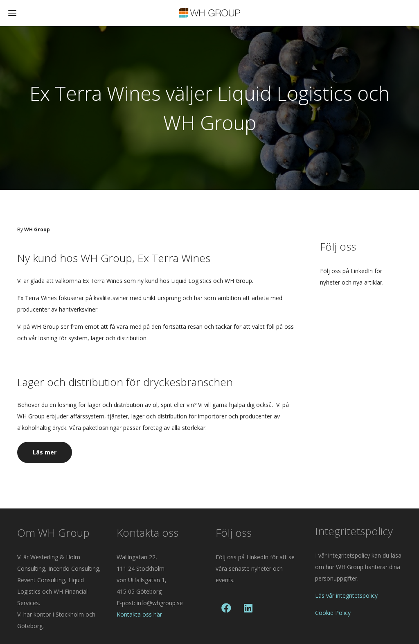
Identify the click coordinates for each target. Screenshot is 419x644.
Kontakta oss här (139, 614)
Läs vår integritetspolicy (346, 595)
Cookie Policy (333, 613)
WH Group (37, 229)
